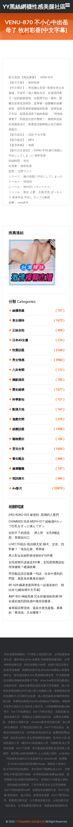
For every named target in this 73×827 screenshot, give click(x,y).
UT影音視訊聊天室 (31, 727)
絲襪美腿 (38, 310)
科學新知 (38, 399)
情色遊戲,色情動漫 (18, 784)
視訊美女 (10, 805)
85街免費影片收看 (35, 664)
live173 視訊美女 (55, 727)
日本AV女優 (38, 340)
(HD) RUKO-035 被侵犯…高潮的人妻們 (34, 515)
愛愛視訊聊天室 (18, 800)
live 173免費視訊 (21, 711)
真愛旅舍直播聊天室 (44, 789)
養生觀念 (38, 458)
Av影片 (38, 488)
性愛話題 (38, 350)
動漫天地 (38, 409)
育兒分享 (38, 449)
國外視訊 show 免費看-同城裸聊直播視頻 (38, 659)
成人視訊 (25, 795)
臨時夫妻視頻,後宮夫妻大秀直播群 (39, 685)
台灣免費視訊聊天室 (30, 805)
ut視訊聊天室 (61, 800)
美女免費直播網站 (15, 654)
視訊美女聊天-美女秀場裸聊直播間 (30, 737)
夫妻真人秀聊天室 (18, 722)
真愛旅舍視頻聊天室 (56, 805)
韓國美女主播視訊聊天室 (36, 716)
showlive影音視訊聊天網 (45, 722)
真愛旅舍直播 (41, 795)
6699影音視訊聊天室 (39, 732)
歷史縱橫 (38, 389)
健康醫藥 (38, 468)
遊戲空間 (38, 419)
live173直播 (23, 748)
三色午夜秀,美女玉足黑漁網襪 (48, 784)
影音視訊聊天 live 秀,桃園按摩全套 (34, 675)
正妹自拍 (38, 330)
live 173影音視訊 (43, 711)
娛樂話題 (38, 429)
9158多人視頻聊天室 (40, 654)
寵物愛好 (38, 439)
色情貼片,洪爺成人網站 (54, 779)
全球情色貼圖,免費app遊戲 (49, 774)
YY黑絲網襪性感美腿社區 (30, 821)
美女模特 (38, 320)
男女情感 (38, 360)
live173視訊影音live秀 (17, 789)
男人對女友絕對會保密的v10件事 (31, 555)
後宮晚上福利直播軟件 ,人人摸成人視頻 (34, 753)
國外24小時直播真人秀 (35, 742)
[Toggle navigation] (67, 5)
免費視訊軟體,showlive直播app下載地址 (36, 701)
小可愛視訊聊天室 (40, 800)
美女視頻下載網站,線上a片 (47, 769)
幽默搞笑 (38, 379)
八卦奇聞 (38, 370)
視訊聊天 (38, 478)
